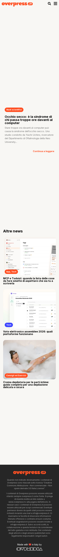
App (8, 271)
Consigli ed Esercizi (16, 375)
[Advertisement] (29, 38)
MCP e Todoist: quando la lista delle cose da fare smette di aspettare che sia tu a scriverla (28, 281)
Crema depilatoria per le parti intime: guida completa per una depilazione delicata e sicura (26, 385)
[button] (49, 3)
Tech (13, 271)
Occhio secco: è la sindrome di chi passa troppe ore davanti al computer (29, 120)
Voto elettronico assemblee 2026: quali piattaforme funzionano (28, 333)
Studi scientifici (14, 110)
